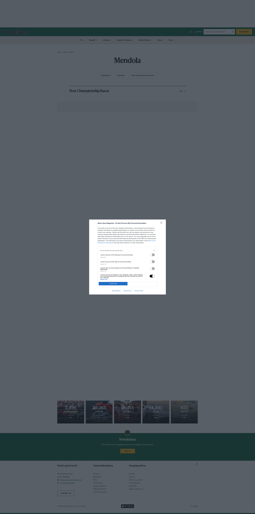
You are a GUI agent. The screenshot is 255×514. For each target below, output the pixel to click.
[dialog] (127, 257)
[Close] (162, 223)
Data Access (127, 291)
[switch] (152, 254)
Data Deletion (116, 291)
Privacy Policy (138, 291)
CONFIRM (113, 283)
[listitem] (127, 250)
